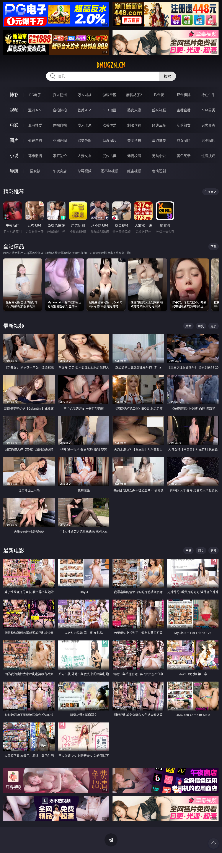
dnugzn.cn (111, 65)
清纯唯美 (159, 140)
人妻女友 (84, 155)
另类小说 (159, 155)
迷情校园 (134, 155)
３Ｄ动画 (109, 110)
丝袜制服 (159, 110)
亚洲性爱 (35, 125)
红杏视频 (134, 171)
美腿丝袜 (134, 140)
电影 (14, 125)
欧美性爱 (109, 125)
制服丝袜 (134, 125)
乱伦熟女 (184, 125)
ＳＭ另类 (208, 110)
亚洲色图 (60, 140)
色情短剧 (159, 171)
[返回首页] (213, 843)
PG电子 (35, 94)
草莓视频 (84, 171)
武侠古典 (109, 155)
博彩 (14, 95)
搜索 (167, 76)
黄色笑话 (184, 155)
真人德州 (60, 94)
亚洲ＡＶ (35, 110)
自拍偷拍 (60, 110)
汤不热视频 (109, 171)
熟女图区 (184, 140)
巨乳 (201, 326)
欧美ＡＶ (84, 110)
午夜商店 (60, 171)
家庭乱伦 (60, 155)
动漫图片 (109, 140)
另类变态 (208, 125)
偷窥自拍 (35, 140)
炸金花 (159, 94)
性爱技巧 (208, 155)
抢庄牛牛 (208, 94)
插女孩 (35, 171)
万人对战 (84, 94)
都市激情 (35, 155)
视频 (14, 110)
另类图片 (208, 140)
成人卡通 (84, 125)
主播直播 (184, 110)
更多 (214, 326)
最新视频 (13, 325)
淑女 (201, 550)
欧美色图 (84, 140)
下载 (214, 247)
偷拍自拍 (60, 125)
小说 (14, 156)
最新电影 (13, 550)
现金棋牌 (184, 94)
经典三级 (159, 125)
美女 (188, 326)
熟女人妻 (134, 110)
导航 (14, 171)
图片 (14, 140)
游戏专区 (109, 94)
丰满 (188, 550)
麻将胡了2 (134, 94)
